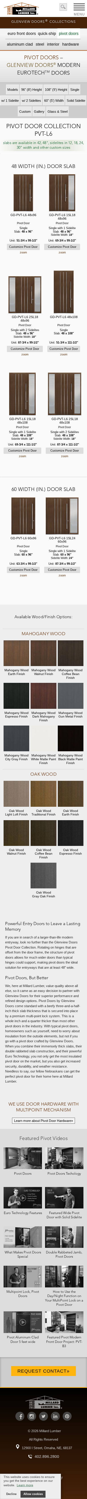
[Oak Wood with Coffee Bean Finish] (43, 833)
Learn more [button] (25, 1485)
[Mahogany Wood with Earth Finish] (16, 653)
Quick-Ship (47, 33)
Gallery (39, 111)
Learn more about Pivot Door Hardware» (43, 1121)
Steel (40, 44)
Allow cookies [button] (33, 1494)
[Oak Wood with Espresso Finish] (70, 833)
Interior (53, 44)
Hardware (70, 44)
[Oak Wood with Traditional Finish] (43, 794)
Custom (25, 111)
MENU (79, 12)
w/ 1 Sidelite (10, 100)
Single (74, 89)
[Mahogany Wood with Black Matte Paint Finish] (70, 739)
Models (12, 89)
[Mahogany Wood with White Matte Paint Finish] (43, 739)
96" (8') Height (31, 89)
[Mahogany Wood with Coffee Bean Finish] (70, 653)
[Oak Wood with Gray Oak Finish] (43, 876)
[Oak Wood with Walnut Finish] (16, 833)
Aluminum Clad (20, 44)
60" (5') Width (54, 100)
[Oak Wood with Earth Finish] (70, 794)
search (63, 7)
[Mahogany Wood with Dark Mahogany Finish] (43, 696)
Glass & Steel (58, 111)
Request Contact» (43, 1371)
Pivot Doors (69, 33)
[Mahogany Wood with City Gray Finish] (16, 739)
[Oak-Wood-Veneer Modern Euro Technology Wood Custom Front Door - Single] (23, 193)
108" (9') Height (56, 89)
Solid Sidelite (76, 100)
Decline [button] (11, 1494)
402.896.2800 (47, 1456)
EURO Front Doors (22, 33)
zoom (23, 252)
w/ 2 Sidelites (31, 100)
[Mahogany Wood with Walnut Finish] (43, 653)
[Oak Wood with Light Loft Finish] (16, 794)
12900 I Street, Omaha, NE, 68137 (47, 1448)
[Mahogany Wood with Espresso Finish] (16, 696)
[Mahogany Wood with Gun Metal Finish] (70, 696)
